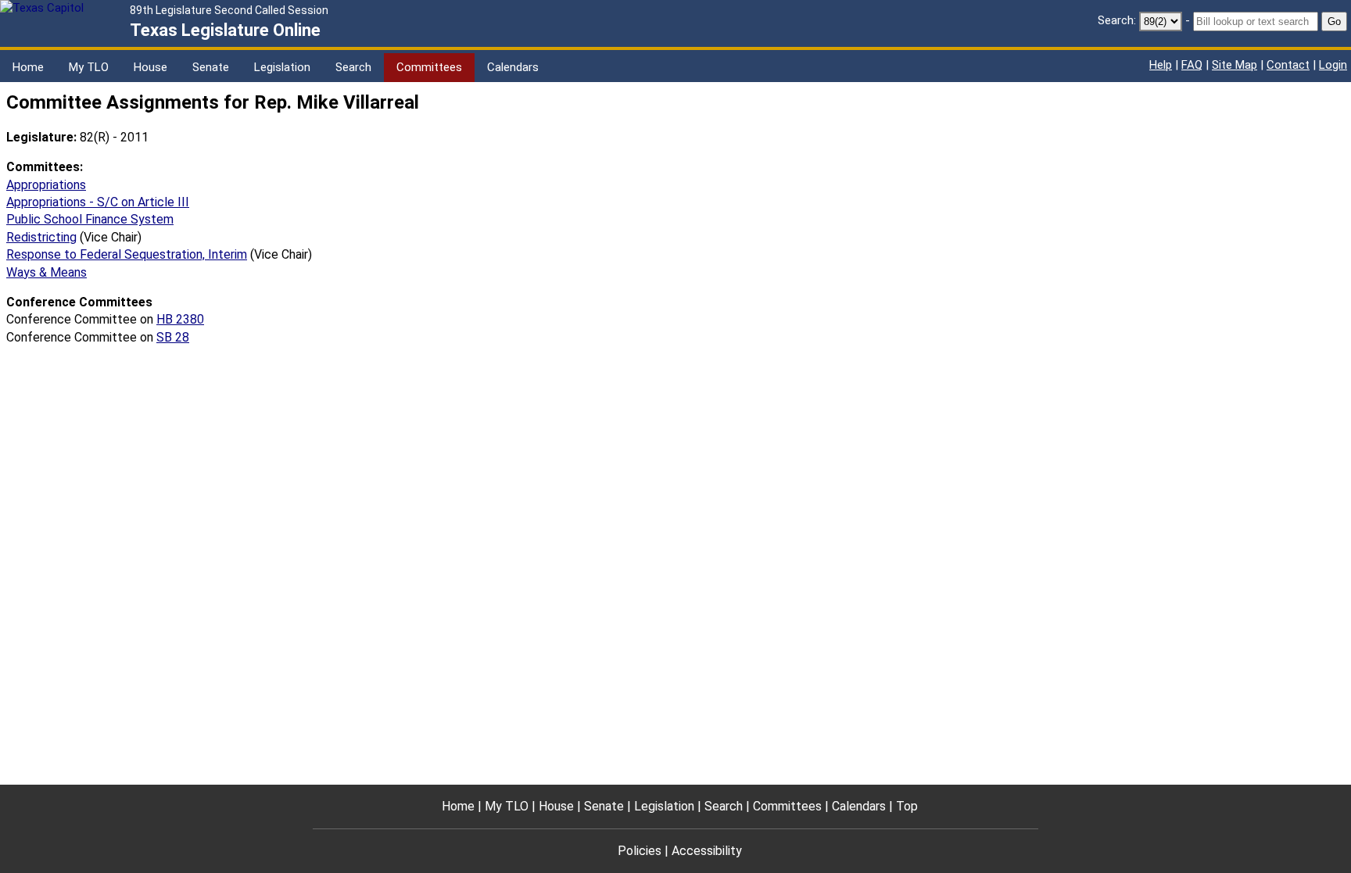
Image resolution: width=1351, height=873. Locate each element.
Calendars (513, 67)
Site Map (1234, 65)
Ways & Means (46, 272)
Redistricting (41, 237)
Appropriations (46, 184)
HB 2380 (180, 319)
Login (1333, 65)
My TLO (89, 67)
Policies (639, 850)
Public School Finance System (90, 219)
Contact (1288, 65)
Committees (429, 67)
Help (1160, 65)
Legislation (282, 67)
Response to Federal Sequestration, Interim (126, 254)
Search (353, 67)
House (150, 67)
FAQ (1191, 65)
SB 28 (172, 337)
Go (1334, 21)
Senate (210, 67)
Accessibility (707, 850)
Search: (1117, 20)
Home (28, 67)
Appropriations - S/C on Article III (97, 202)
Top (907, 806)
